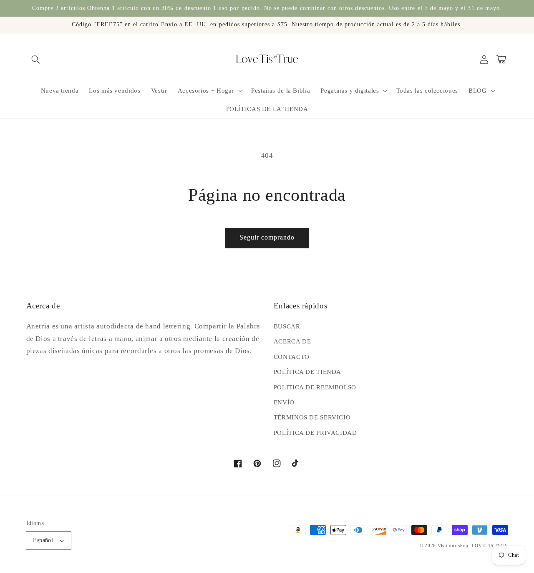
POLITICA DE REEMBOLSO (315, 387)
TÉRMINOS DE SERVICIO (312, 417)
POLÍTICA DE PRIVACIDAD (315, 432)
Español (43, 540)
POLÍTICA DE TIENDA (307, 372)
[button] (35, 59)
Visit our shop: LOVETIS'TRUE (473, 545)
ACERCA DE (292, 341)
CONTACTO (292, 356)
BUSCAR (287, 326)
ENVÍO (284, 402)
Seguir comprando (267, 237)
